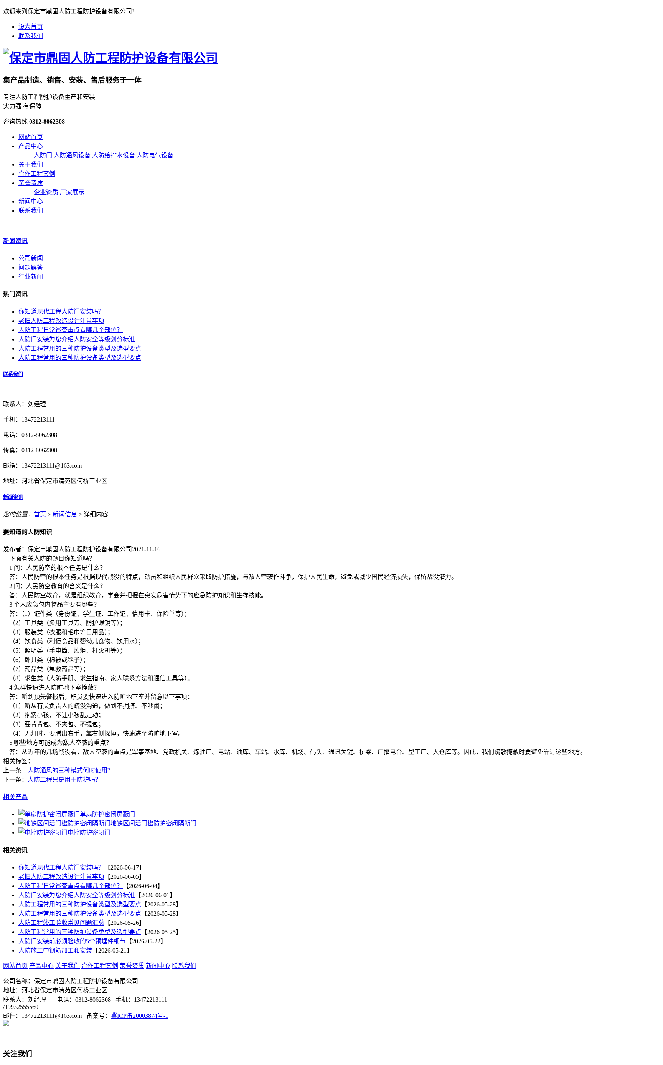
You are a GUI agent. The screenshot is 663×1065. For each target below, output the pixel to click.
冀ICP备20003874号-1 (139, 1015)
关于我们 (30, 164)
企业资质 (46, 192)
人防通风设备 (72, 155)
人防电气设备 (155, 155)
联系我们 (30, 36)
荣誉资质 (30, 183)
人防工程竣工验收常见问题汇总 (61, 922)
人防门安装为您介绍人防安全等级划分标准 (76, 339)
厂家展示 (72, 192)
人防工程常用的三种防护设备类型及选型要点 (79, 348)
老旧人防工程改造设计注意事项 (61, 321)
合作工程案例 (36, 173)
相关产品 (15, 797)
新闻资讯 (15, 241)
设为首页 (30, 26)
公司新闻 (30, 258)
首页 (40, 514)
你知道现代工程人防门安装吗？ (61, 311)
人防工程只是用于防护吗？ (64, 779)
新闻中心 (30, 201)
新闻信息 (65, 514)
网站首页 (30, 137)
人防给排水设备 (113, 155)
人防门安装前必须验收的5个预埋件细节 (72, 941)
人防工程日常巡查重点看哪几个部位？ (70, 330)
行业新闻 (30, 276)
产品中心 (30, 146)
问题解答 (30, 267)
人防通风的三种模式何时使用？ (71, 770)
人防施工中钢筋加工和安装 (55, 950)
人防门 (43, 155)
